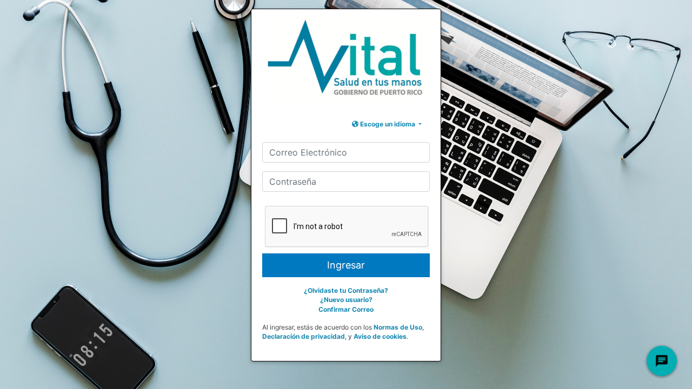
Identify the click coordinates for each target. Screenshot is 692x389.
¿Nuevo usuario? (346, 300)
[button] (387, 124)
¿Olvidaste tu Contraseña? (346, 290)
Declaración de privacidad (303, 336)
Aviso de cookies (380, 336)
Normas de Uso (398, 327)
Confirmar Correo (346, 309)
